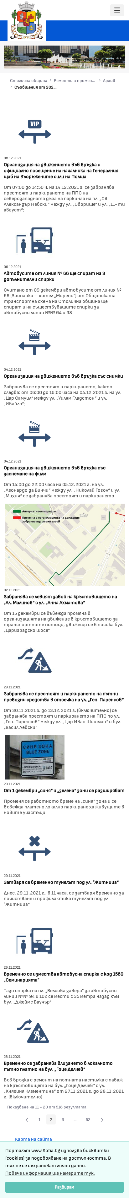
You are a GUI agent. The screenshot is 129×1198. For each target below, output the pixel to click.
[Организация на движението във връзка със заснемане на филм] (34, 433)
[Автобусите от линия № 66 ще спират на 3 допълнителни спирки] (34, 239)
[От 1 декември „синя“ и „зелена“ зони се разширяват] (34, 756)
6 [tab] (109, 60)
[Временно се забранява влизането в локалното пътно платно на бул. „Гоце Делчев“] (33, 1030)
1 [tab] (78, 60)
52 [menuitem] (90, 1120)
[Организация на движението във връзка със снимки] (34, 342)
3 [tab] (91, 60)
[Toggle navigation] (117, 10)
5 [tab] (103, 60)
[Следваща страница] (102, 1119)
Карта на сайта (33, 1139)
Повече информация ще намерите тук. (50, 1173)
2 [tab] (84, 60)
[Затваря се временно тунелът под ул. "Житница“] (34, 848)
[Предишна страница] (27, 1119)
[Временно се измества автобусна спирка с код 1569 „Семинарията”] (34, 940)
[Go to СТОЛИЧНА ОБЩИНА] (26, 20)
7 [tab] (116, 60)
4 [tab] (97, 60)
